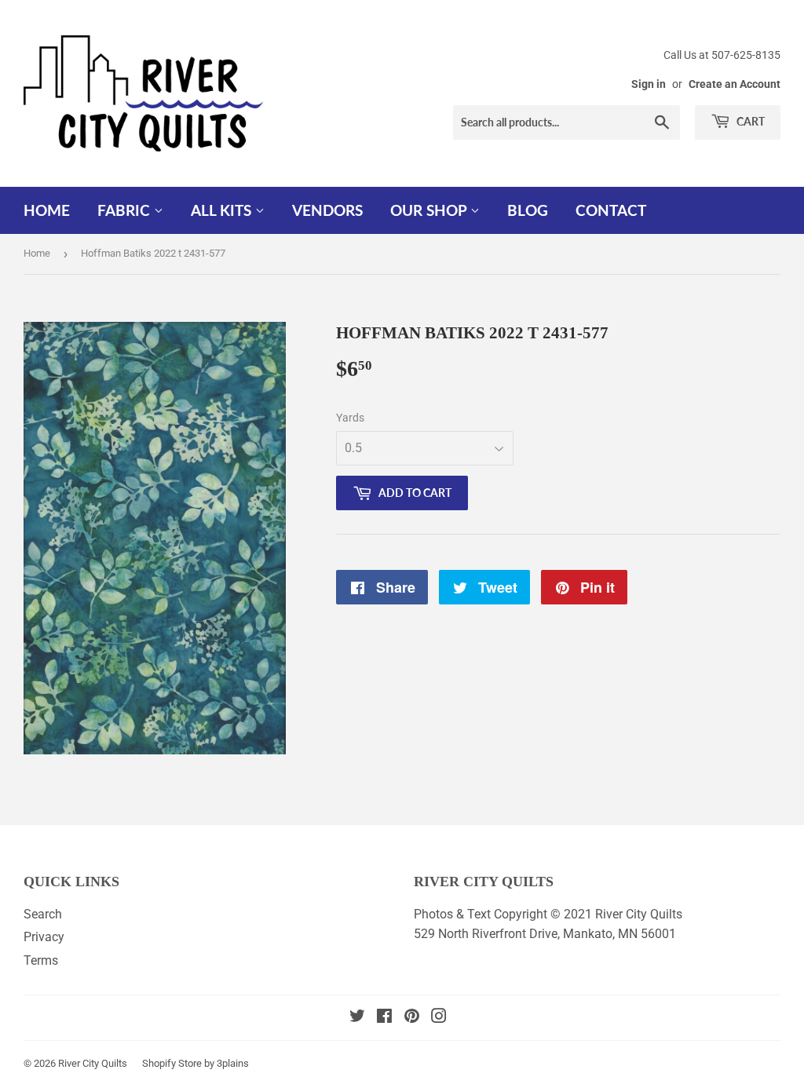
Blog (527, 210)
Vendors (327, 210)
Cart (749, 121)
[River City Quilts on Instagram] (439, 1017)
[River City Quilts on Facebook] (384, 1017)
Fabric (125, 210)
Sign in (648, 84)
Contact (611, 210)
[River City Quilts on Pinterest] (412, 1017)
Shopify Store (172, 1063)
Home (47, 210)
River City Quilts (92, 1063)
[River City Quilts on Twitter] (357, 1017)
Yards (350, 417)
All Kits (223, 210)
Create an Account (734, 84)
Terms (41, 960)
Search (43, 914)
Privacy (44, 936)
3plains (233, 1063)
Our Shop (430, 210)
